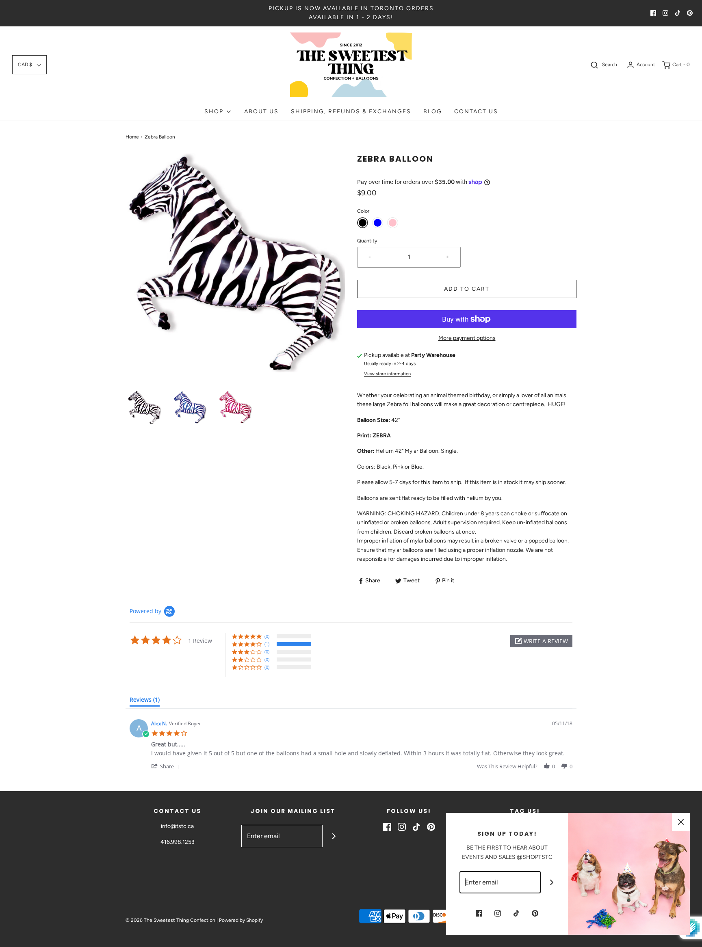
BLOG (432, 111)
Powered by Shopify (241, 920)
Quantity (367, 241)
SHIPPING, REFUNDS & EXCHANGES (351, 111)
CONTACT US (476, 111)
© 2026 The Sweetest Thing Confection (170, 920)
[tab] (145, 701)
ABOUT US (261, 111)
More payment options (467, 338)
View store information (387, 373)
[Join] (334, 836)
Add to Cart (467, 288)
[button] (29, 64)
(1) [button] (266, 644)
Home (132, 137)
